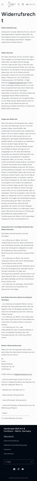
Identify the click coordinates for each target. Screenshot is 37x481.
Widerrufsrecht (9, 436)
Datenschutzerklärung (11, 441)
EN (31, 4)
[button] (2, 4)
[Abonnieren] (31, 462)
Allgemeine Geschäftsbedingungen (15, 445)
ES (34, 4)
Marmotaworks (16, 477)
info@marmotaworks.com (17, 83)
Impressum (7, 449)
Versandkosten (9, 453)
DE (27, 4)
